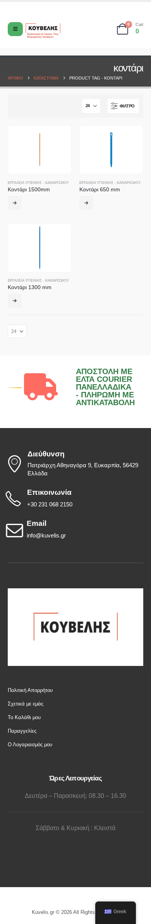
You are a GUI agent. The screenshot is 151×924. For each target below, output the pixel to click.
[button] (123, 106)
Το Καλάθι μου (24, 717)
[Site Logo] (43, 30)
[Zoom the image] (75, 592)
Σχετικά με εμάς (25, 704)
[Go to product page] (39, 150)
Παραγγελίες (22, 731)
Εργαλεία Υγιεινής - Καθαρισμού (38, 183)
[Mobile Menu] (15, 29)
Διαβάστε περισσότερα (15, 301)
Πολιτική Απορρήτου (30, 690)
